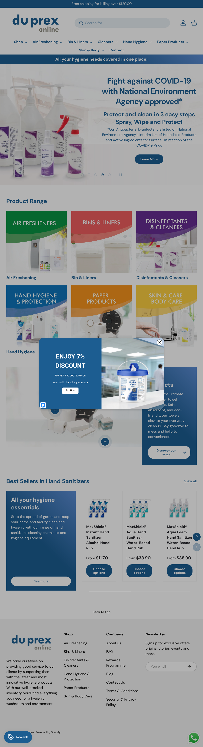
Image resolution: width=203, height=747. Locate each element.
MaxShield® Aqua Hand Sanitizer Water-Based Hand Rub (138, 537)
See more (41, 581)
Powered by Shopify (48, 732)
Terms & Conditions (122, 691)
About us (113, 643)
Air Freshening (75, 643)
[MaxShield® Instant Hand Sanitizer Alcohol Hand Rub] (99, 508)
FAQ (109, 651)
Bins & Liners (74, 651)
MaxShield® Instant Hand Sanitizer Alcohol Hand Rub (98, 537)
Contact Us (115, 682)
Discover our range (166, 452)
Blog (109, 674)
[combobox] (122, 23)
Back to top (101, 612)
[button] (194, 23)
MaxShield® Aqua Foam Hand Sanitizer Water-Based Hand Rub (179, 537)
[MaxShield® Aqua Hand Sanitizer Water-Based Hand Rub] (139, 508)
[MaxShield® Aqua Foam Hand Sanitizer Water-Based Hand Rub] (179, 508)
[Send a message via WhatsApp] (194, 738)
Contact (116, 50)
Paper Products (76, 687)
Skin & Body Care (78, 696)
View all (190, 481)
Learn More (149, 159)
